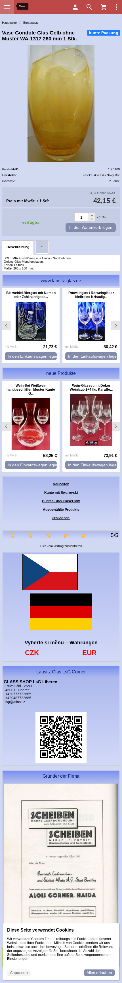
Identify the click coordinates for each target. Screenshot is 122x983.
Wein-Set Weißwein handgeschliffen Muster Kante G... (31, 389)
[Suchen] (89, 7)
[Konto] (75, 7)
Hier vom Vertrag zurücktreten (61, 546)
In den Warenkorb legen (90, 227)
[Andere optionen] (116, 7)
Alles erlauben (99, 972)
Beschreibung (18, 247)
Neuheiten (61, 484)
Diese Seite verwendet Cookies (40, 930)
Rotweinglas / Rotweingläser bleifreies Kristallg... (91, 295)
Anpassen (19, 972)
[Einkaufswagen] (103, 7)
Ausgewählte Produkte (61, 510)
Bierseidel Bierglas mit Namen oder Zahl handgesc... (31, 295)
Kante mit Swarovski (61, 493)
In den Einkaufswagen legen (32, 356)
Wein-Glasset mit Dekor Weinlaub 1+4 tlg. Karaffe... (91, 388)
